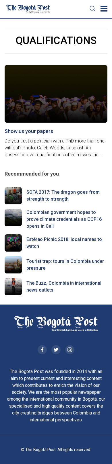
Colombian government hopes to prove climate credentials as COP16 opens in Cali (64, 219)
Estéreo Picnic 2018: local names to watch (64, 243)
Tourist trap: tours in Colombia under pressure (65, 264)
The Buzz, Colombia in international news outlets (63, 286)
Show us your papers (29, 131)
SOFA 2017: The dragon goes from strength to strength (63, 195)
